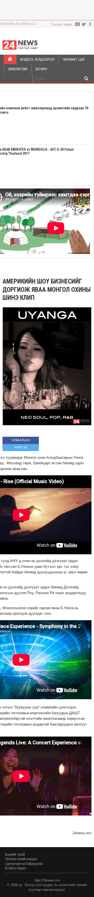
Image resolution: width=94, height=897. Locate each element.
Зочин (41, 69)
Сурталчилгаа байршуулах (24, 864)
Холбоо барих (61, 24)
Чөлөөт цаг (73, 59)
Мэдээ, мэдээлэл (37, 59)
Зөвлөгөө (17, 69)
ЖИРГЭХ (20, 447)
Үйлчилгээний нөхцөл (21, 859)
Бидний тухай (15, 854)
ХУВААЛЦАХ (21, 440)
